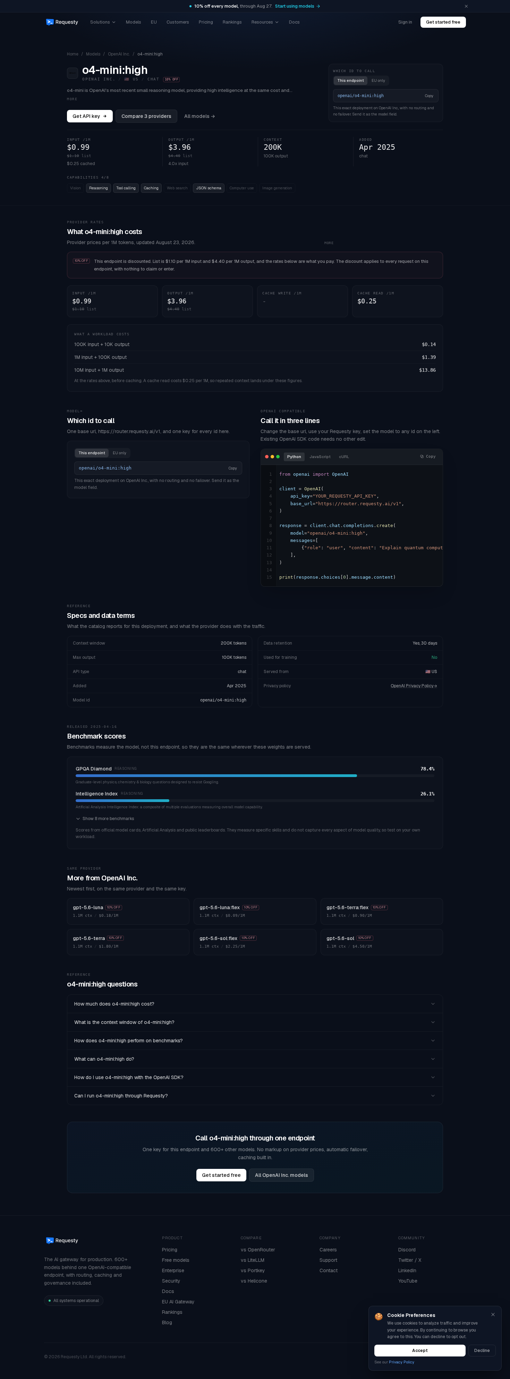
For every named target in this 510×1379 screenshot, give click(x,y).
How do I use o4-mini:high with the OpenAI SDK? (129, 1077)
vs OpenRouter (258, 1250)
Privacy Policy (401, 1362)
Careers (328, 1250)
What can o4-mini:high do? (104, 1059)
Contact (329, 1270)
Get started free (443, 22)
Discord (407, 1250)
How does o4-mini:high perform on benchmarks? (128, 1040)
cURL (344, 456)
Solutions (100, 22)
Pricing (206, 22)
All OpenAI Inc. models (281, 1175)
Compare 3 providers (146, 116)
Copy (429, 95)
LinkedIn (407, 1270)
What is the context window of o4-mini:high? (124, 1022)
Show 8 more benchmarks (108, 818)
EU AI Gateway (178, 1302)
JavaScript (320, 456)
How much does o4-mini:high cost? (114, 1004)
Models (133, 22)
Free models (175, 1260)
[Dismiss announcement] (466, 6)
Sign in (405, 22)
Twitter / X (409, 1260)
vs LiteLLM (252, 1260)
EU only (378, 80)
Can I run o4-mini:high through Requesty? (121, 1096)
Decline (482, 1350)
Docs (294, 22)
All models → (199, 116)
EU (154, 22)
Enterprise (173, 1270)
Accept (420, 1350)
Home (72, 54)
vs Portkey (253, 1270)
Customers (178, 22)
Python (294, 456)
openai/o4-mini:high (223, 700)
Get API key (86, 116)
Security (171, 1281)
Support (328, 1260)
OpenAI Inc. (119, 54)
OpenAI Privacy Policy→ (414, 686)
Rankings (232, 22)
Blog (167, 1322)
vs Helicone (254, 1281)
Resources (262, 22)
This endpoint (350, 80)
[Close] (493, 1314)
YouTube (407, 1281)
